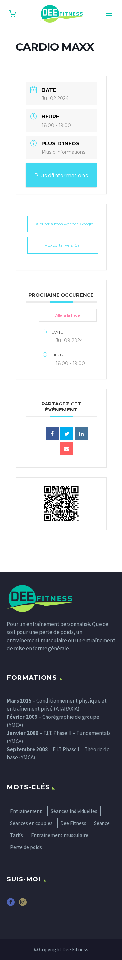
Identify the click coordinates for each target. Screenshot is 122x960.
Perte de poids (26, 847)
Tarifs (16, 835)
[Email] (66, 448)
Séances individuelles (74, 811)
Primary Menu (109, 14)
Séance (102, 823)
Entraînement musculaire (59, 835)
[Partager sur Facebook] (52, 433)
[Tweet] (66, 433)
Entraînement (26, 811)
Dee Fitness (73, 823)
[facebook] (11, 904)
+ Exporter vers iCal (63, 245)
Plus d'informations (63, 152)
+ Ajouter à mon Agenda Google (63, 223)
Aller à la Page (67, 315)
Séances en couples (31, 823)
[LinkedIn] (81, 433)
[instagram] (23, 904)
